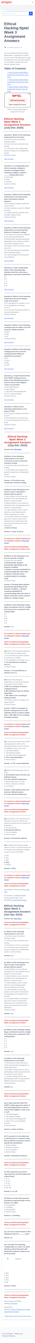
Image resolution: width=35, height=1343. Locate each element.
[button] (32, 2)
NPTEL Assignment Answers (17, 900)
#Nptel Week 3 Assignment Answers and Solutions (18, 1316)
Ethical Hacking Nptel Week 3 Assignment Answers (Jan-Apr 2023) (18, 89)
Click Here (18, 449)
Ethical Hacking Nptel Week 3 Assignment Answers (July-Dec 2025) (18, 75)
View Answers (9, 159)
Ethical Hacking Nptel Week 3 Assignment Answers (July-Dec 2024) (18, 82)
